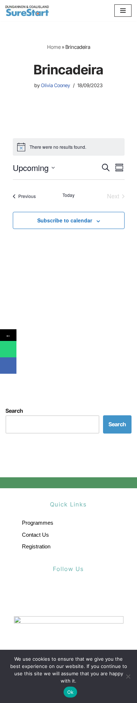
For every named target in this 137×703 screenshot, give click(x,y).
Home (54, 47)
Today (68, 195)
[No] (128, 676)
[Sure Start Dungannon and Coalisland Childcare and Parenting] (27, 10)
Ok (70, 692)
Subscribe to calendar (64, 220)
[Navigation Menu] (123, 10)
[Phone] (8, 349)
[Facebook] (53, 594)
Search (14, 410)
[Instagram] (84, 594)
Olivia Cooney (55, 85)
